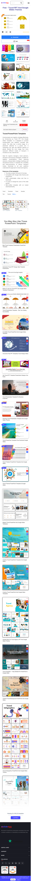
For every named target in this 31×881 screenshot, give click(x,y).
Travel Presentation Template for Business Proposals (13, 397)
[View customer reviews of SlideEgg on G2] (12, 851)
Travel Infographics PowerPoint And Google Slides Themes (15, 771)
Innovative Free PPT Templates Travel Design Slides (15, 353)
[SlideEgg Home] (15, 826)
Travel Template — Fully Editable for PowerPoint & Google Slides (15, 672)
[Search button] (21, 3)
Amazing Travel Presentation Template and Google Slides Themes (15, 419)
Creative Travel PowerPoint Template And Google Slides (15, 560)
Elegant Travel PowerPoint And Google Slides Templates (14, 523)
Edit (22, 41)
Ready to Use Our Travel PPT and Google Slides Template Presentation (14, 289)
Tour (4, 194)
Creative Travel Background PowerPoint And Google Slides (15, 699)
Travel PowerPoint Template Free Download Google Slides (15, 441)
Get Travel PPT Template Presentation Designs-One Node (15, 376)
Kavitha (24, 121)
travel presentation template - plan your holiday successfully (15, 311)
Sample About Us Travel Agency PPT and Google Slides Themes (15, 640)
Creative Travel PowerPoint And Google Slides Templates (14, 593)
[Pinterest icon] (10, 32)
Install (24, 125)
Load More (15, 817)
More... (14, 194)
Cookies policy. (25, 878)
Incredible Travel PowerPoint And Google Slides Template (14, 332)
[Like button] (3, 32)
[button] (27, 230)
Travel (4, 191)
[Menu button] (28, 3)
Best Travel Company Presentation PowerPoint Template (14, 246)
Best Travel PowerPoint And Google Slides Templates (13, 809)
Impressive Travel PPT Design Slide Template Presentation (14, 267)
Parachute (10, 191)
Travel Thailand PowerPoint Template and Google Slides (15, 462)
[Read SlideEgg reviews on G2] (4, 851)
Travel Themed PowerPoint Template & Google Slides (14, 484)
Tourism (9, 194)
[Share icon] (6, 32)
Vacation (23, 191)
